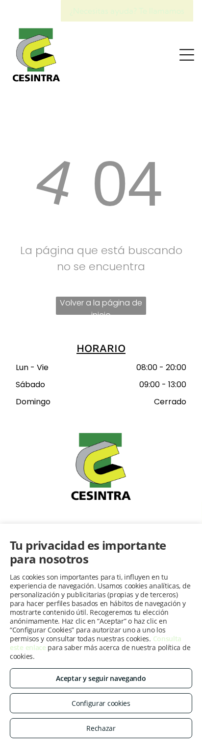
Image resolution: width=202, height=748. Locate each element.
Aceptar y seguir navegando (101, 678)
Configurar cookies (101, 703)
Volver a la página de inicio (101, 306)
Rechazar (101, 728)
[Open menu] (186, 54)
